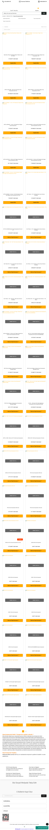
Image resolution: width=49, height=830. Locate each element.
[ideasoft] (17, 829)
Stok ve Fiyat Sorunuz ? (13, 237)
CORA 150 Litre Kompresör (36, 577)
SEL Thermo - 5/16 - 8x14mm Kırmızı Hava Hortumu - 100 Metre (35, 230)
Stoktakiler (6, 26)
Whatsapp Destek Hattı (42, 827)
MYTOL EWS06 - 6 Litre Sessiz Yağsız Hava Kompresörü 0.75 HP (36, 90)
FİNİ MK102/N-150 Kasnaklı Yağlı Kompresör (13, 716)
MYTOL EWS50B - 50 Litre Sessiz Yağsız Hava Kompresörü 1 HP (36, 55)
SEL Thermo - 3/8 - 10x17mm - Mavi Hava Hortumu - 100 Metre (13, 299)
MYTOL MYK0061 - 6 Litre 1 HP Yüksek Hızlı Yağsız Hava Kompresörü (13, 125)
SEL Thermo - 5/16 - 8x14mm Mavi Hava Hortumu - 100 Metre (36, 195)
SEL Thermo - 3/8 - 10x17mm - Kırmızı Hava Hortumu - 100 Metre (36, 264)
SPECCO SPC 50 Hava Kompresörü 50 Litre (13, 472)
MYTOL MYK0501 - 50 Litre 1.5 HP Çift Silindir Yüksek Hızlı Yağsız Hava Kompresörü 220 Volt (13, 195)
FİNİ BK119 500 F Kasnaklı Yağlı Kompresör (36, 716)
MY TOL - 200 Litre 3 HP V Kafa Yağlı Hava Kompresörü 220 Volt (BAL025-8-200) (36, 404)
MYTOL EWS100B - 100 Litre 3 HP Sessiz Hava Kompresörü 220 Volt (13, 90)
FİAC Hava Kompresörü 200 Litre (13, 507)
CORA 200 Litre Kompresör (13, 577)
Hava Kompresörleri (18, 16)
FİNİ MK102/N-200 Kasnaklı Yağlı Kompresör (36, 681)
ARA (44, 13)
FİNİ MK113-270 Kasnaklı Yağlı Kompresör (13, 681)
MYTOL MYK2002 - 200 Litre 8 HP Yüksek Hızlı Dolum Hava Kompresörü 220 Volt (36, 125)
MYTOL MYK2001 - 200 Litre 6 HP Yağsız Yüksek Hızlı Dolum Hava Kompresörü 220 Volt (13, 334)
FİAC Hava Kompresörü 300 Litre (36, 472)
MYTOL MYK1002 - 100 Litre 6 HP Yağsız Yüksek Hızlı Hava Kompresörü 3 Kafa (13, 160)
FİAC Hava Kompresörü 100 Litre (36, 507)
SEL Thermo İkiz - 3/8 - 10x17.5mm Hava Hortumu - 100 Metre (13, 264)
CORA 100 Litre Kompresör (13, 612)
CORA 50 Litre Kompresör (36, 612)
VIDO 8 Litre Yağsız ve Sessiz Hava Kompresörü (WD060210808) (13, 404)
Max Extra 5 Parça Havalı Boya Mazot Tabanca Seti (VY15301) (13, 55)
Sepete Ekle (13, 63)
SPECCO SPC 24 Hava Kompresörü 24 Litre (13, 542)
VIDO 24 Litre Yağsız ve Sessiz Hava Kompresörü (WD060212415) (36, 369)
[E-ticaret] (24, 829)
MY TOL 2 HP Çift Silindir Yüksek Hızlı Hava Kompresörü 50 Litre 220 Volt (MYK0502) (36, 334)
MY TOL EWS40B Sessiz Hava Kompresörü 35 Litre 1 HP (13, 230)
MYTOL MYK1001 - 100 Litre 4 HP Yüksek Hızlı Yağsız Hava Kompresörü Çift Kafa (36, 160)
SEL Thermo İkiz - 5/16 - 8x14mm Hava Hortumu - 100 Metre (36, 299)
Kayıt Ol (43, 795)
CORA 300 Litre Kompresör (36, 542)
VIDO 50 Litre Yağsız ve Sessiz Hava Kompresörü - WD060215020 (13, 369)
